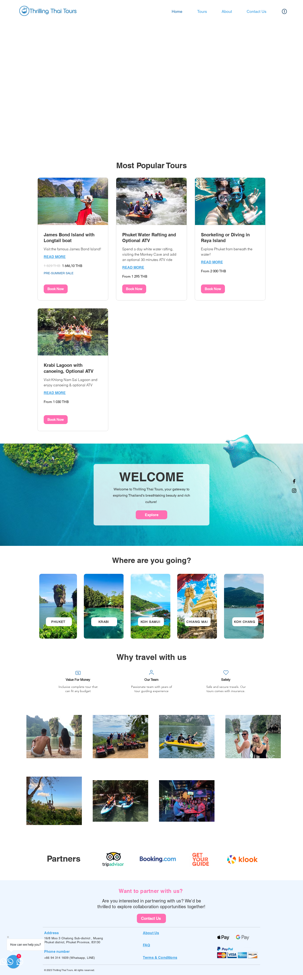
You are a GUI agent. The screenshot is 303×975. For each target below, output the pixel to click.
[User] (151, 672)
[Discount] (77, 673)
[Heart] (225, 672)
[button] (56, 288)
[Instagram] (294, 490)
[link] (73, 238)
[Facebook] (294, 481)
